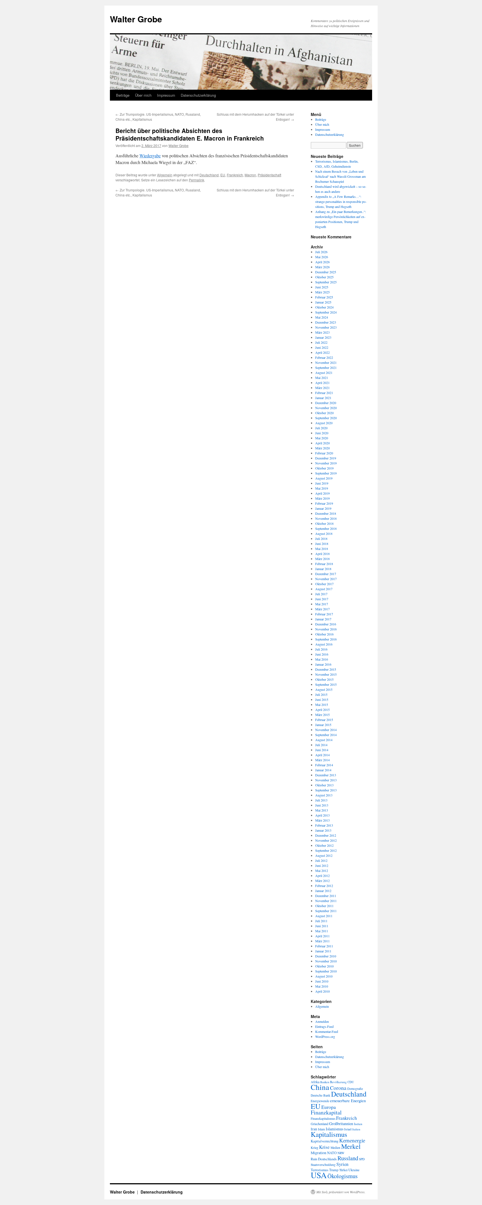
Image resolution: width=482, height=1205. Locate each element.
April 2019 (322, 493)
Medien (335, 1147)
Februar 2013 (324, 825)
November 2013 (326, 780)
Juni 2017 (321, 599)
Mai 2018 (321, 548)
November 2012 (326, 840)
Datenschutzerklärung (198, 95)
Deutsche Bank (320, 1095)
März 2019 (322, 498)
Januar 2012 (323, 890)
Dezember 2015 (325, 669)
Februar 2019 (324, 503)
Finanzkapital (326, 1112)
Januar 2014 (323, 770)
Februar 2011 (324, 946)
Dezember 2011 (325, 895)
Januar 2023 (323, 337)
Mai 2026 (321, 257)
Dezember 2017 (325, 573)
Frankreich (235, 174)
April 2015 (322, 709)
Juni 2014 (321, 750)
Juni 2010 (321, 981)
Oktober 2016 (324, 634)
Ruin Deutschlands (324, 1159)
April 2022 (322, 352)
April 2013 (322, 815)
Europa (328, 1107)
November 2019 (326, 463)
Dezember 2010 (325, 956)
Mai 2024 (321, 317)
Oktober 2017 (324, 584)
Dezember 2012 (325, 835)
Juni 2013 (321, 805)
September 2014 (326, 734)
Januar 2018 (323, 568)
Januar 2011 (323, 951)
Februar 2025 (324, 297)
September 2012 (326, 850)
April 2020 (322, 443)
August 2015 (323, 689)
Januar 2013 (323, 830)
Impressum (166, 95)
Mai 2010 (321, 986)
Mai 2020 (321, 438)
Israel (347, 1129)
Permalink (196, 179)
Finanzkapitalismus (323, 1118)
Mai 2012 (321, 870)
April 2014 (322, 755)
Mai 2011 (321, 931)
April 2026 (322, 262)
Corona (338, 1087)
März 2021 (322, 387)
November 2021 (326, 362)
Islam (321, 1129)
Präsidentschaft (269, 174)
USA (319, 1175)
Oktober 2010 (324, 966)
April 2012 (322, 875)
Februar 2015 (324, 719)
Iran (314, 1129)
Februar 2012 (324, 885)
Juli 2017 (321, 594)
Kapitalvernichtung (324, 1141)
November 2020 (326, 407)
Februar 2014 (324, 765)
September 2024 (326, 312)
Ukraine (354, 1170)
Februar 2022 (324, 357)
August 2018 (323, 533)
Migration (318, 1152)
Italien (356, 1129)
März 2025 (322, 292)
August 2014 (323, 739)
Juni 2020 (321, 433)
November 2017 (326, 579)
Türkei (343, 1170)
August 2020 (323, 423)
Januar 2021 (323, 397)
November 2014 (326, 729)
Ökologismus (342, 1176)
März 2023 (322, 332)
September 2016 (326, 639)
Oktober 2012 (324, 845)
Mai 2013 (321, 810)
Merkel (351, 1146)
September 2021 (326, 367)
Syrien (342, 1164)
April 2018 (322, 553)
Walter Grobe (136, 19)
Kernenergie (352, 1140)
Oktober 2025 (324, 277)
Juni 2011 (321, 926)
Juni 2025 (321, 287)
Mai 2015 (321, 704)
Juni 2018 (321, 543)
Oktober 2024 (324, 307)
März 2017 (322, 609)
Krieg (314, 1147)
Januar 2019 (323, 508)
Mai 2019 (321, 488)
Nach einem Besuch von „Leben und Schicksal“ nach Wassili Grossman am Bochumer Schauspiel (340, 176)
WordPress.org (325, 1036)
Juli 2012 (321, 860)
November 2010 (326, 961)
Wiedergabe (150, 155)
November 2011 (326, 900)
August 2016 (323, 644)
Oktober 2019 (324, 468)
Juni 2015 (321, 699)
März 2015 (322, 714)
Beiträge (122, 95)
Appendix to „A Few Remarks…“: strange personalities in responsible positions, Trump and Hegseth (341, 201)
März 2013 (322, 820)
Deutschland (209, 174)
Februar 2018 (324, 563)
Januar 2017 (323, 619)
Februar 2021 (324, 392)
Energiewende (320, 1101)
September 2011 (326, 911)
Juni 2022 (321, 347)
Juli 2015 (321, 694)
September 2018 (326, 528)
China (320, 1087)
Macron (250, 174)
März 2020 (322, 448)
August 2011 (323, 916)
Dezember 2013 (325, 775)
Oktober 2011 (324, 905)
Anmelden (322, 1021)
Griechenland (319, 1123)
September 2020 (326, 418)
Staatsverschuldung (323, 1165)
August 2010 (323, 976)
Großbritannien (341, 1123)
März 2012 (322, 880)
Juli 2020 (321, 428)
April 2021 (322, 382)
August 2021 (323, 372)
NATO (332, 1153)
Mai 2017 (321, 604)
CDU (351, 1082)
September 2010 (326, 971)
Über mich (143, 95)
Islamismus (334, 1129)
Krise (324, 1147)
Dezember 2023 (325, 322)
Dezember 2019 (325, 458)
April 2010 (322, 991)
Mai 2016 (321, 659)
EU (222, 174)
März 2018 (322, 558)
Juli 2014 (321, 745)
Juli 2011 (321, 921)
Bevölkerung (338, 1082)
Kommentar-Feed (326, 1031)
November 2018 (326, 518)
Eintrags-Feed (324, 1026)
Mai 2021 (321, 377)
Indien (358, 1124)
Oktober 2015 (324, 679)
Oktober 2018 (324, 523)
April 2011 (322, 936)
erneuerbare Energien (348, 1100)
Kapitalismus (329, 1134)
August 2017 (323, 589)
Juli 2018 (321, 538)
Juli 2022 (321, 342)
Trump (333, 1170)
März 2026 (322, 267)
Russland (348, 1158)
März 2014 (322, 760)
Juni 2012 (321, 865)
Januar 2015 (323, 724)
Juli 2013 (321, 800)
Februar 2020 (324, 453)
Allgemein (164, 174)
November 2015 (326, 674)
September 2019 (326, 473)
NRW (341, 1153)
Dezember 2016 (325, 624)
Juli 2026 (321, 252)
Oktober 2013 (324, 785)
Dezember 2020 (325, 402)
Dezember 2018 (325, 513)
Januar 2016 (323, 664)
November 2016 (326, 629)
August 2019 (323, 478)
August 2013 (323, 795)
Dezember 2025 (325, 272)
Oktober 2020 (324, 413)
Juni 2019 (321, 483)
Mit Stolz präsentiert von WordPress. (340, 1192)
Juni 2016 (321, 654)
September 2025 (326, 282)
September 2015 (326, 684)
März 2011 (322, 941)
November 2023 (326, 327)
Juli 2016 (321, 649)
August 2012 (323, 855)
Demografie (355, 1089)
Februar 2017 (324, 614)
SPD (362, 1159)
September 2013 (326, 790)
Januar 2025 (323, 302)
